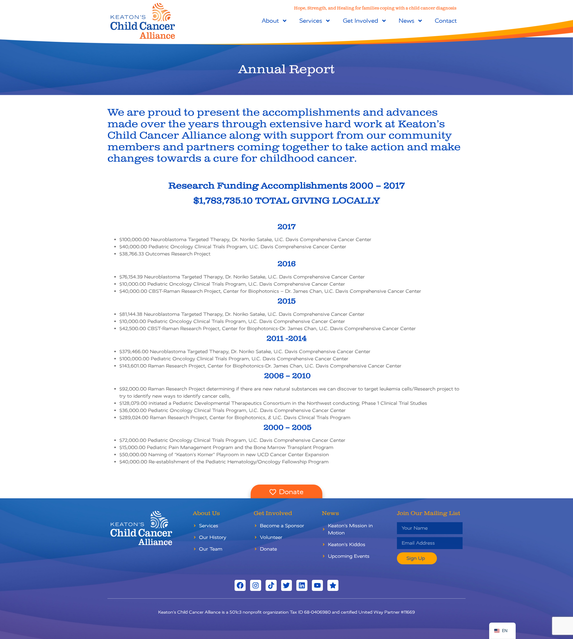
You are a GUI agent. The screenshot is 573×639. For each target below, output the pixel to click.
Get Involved (360, 20)
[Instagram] (255, 585)
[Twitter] (286, 585)
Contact (446, 20)
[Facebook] (240, 585)
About (270, 20)
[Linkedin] (301, 585)
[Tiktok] (271, 585)
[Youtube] (317, 585)
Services (310, 20)
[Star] (332, 585)
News (406, 20)
